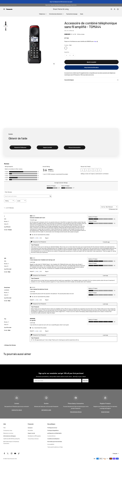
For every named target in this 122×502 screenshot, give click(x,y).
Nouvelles (30, 430)
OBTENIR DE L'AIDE (46, 410)
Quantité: (66, 52)
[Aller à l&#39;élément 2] (5, 29)
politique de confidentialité (54, 433)
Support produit (47, 147)
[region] (34, 44)
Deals (81, 14)
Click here (68, 5)
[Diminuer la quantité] (66, 55)
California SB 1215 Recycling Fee (11, 438)
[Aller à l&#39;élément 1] (5, 23)
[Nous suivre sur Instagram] (11, 453)
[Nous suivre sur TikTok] (19, 453)
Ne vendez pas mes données (54, 441)
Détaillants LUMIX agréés (34, 436)
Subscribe (85, 380)
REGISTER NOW (105, 412)
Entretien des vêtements (55, 14)
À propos (30, 427)
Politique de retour (52, 427)
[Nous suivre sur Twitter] (8, 453)
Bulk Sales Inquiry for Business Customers (11, 442)
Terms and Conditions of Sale (55, 447)
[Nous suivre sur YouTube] (15, 453)
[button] (91, 67)
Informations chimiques (9, 436)
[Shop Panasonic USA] (9, 9)
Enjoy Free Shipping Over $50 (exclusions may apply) (61, 1)
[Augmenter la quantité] (73, 55)
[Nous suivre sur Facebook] (4, 453)
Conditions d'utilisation (53, 438)
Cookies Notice (51, 436)
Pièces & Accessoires (74, 147)
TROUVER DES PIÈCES (76, 412)
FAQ (4, 427)
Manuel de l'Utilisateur (20, 147)
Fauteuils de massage (71, 14)
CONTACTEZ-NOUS (17, 410)
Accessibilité (50, 444)
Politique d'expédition (53, 430)
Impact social (31, 433)
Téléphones (42, 14)
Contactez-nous (7, 430)
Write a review (80, 34)
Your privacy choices (33, 438)
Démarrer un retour (8, 433)
